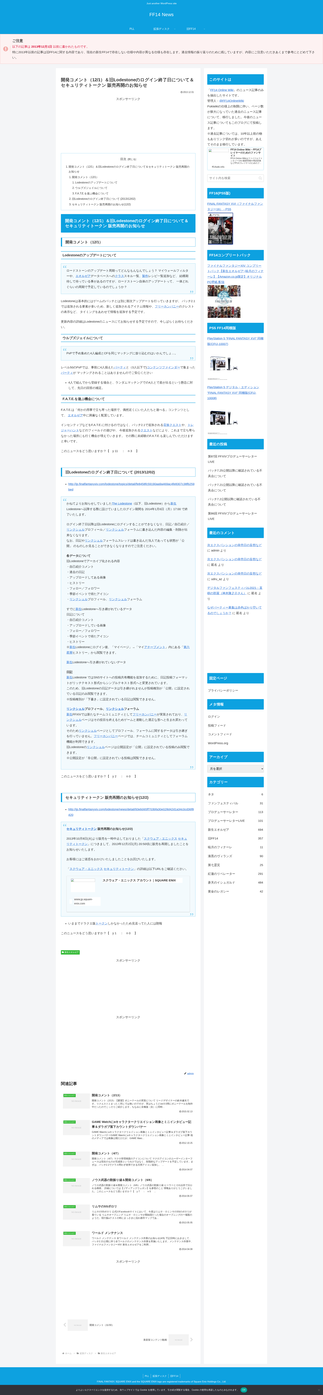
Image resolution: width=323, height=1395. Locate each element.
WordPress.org (218, 743)
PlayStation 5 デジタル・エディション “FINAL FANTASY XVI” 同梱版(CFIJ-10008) (233, 393)
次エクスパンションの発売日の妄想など (234, 545)
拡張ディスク (160, 1376)
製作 (145, 276)
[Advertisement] (128, 125)
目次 (123, 159)
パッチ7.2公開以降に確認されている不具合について (234, 501)
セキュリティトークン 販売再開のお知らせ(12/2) (101, 204)
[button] (260, 178)
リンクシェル (75, 529)
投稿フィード (217, 725)
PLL (147, 1376)
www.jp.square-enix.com (83, 901)
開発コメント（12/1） (85, 177)
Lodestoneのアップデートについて (96, 182)
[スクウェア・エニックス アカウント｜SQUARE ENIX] (83, 885)
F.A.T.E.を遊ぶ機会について (92, 193)
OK (243, 1389)
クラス (119, 276)
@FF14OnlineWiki (231, 100)
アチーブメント (154, 647)
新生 (173, 503)
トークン (102, 923)
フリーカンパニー (167, 306)
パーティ (120, 367)
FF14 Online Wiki (222, 90)
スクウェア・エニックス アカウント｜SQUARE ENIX (139, 880)
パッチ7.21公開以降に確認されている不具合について (235, 487)
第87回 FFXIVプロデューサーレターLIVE (232, 459)
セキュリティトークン (81, 829)
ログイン (214, 716)
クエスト (175, 425)
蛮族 (166, 425)
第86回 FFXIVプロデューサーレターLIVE (232, 516)
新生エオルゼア (72, 952)
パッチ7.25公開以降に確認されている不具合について (235, 473)
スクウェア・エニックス (160, 838)
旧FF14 (174, 1376)
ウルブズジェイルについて (91, 187)
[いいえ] (318, 1390)
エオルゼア (83, 276)
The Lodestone (122, 503)
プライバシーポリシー (223, 690)
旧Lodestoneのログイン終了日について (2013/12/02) (103, 198)
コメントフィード (220, 734)
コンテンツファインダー (163, 367)
